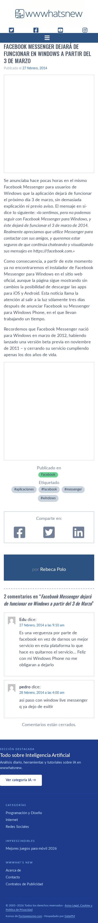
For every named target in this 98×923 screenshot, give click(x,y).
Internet (12, 820)
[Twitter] (13, 30)
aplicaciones (25, 489)
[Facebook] (38, 30)
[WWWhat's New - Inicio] (49, 13)
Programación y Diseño (24, 813)
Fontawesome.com (30, 916)
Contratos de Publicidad (24, 884)
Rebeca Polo (53, 569)
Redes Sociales (17, 827)
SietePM (69, 916)
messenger (74, 489)
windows (49, 498)
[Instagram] (87, 30)
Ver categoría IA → (21, 780)
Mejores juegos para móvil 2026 (31, 848)
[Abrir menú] (49, 37)
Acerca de (13, 870)
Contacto (13, 877)
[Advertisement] (49, 124)
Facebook (48, 474)
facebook (50, 489)
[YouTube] (62, 30)
